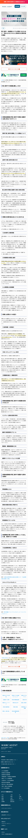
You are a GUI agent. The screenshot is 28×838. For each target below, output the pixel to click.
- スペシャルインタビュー (6, 808)
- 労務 (11, 796)
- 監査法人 (12, 800)
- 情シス (20, 798)
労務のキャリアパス (6, 703)
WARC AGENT (5, 657)
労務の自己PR (15, 702)
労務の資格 (15, 707)
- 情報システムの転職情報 (6, 778)
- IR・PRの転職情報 (5, 788)
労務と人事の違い (6, 711)
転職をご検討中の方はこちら (7, 762)
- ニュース (21, 800)
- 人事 (11, 795)
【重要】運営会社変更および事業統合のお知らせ (14, 1)
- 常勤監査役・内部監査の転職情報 (8, 776)
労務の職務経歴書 (15, 699)
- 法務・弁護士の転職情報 (6, 786)
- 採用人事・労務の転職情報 (7, 784)
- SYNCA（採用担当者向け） (7, 834)
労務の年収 (25, 699)
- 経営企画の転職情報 (5, 782)
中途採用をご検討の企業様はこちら (8, 759)
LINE (2, 80)
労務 (8, 737)
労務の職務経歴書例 (15, 712)
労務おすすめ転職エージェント (15, 696)
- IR (19, 795)
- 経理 (2, 798)
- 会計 (2, 796)
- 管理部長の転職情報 (5, 772)
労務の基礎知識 (6, 707)
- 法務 (11, 798)
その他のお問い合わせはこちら (7, 764)
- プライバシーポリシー (6, 823)
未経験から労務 (6, 699)
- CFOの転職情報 (4, 770)
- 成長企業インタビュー (6, 815)
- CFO (2, 795)
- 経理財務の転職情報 (5, 774)
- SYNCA (3, 832)
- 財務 (2, 800)
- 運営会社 (3, 821)
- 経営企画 (12, 801)
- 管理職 (2, 801)
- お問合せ (3, 825)
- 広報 (20, 796)
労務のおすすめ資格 (6, 696)
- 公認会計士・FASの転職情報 (7, 780)
